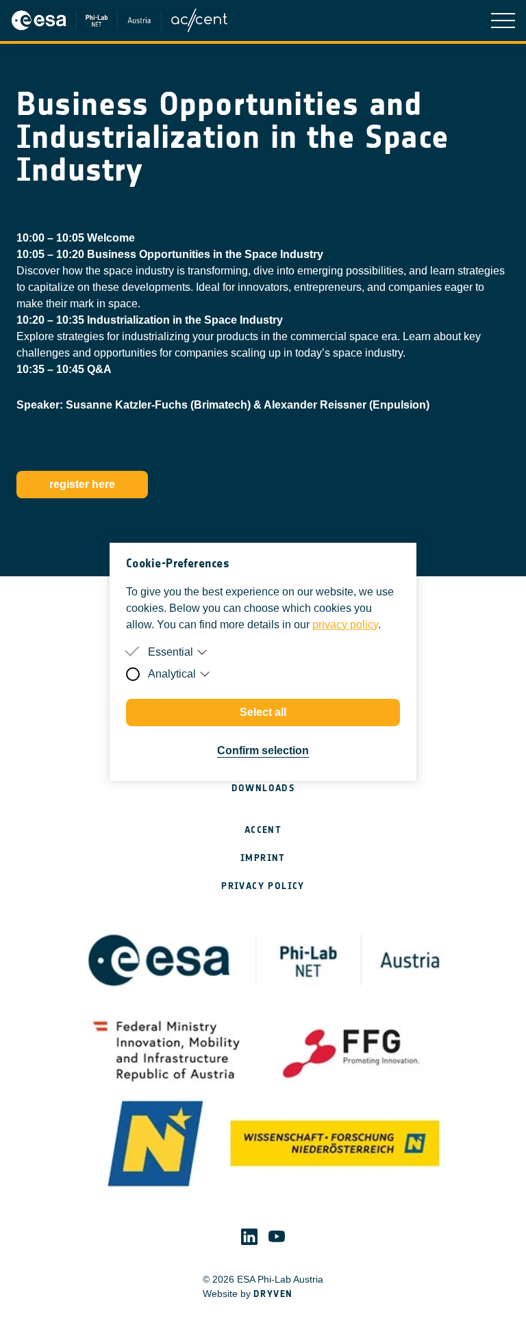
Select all (263, 712)
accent (263, 830)
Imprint (263, 858)
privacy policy (345, 624)
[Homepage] (123, 20)
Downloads (263, 788)
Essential (170, 652)
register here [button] (82, 484)
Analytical (172, 674)
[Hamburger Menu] (503, 20)
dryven (272, 1294)
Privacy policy (263, 886)
